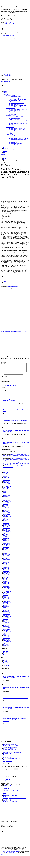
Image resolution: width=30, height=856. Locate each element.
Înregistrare (5, 660)
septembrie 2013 (7, 641)
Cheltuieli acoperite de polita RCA (7, 310)
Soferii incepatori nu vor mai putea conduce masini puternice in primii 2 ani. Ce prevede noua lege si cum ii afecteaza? (16, 442)
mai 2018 (5, 596)
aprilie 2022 (6, 538)
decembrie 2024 (6, 497)
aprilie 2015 (6, 622)
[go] (14, 38)
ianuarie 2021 (6, 555)
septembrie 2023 (7, 516)
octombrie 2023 (6, 515)
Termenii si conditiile (10, 852)
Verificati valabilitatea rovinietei (10, 751)
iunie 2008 (5, 644)
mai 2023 (5, 521)
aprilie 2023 (6, 523)
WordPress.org (6, 665)
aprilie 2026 (6, 477)
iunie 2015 (5, 620)
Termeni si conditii (7, 799)
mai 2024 (5, 506)
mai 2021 (5, 550)
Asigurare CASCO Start (8, 803)
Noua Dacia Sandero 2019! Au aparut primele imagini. (11, 352)
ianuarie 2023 (6, 526)
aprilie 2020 (6, 567)
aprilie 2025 (6, 492)
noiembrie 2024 (6, 499)
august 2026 (6, 472)
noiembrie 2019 (6, 573)
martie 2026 (6, 478)
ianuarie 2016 (6, 611)
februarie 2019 (6, 585)
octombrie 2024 (6, 500)
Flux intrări (5, 662)
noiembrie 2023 (6, 514)
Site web (2, 379)
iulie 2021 (5, 548)
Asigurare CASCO (7, 761)
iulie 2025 (5, 488)
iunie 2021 (5, 549)
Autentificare (6, 661)
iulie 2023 (5, 519)
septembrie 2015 (7, 616)
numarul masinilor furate (12, 286)
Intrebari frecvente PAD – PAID (10, 801)
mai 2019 (5, 581)
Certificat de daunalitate (8, 748)
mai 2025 (5, 491)
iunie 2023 (5, 520)
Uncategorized (6, 654)
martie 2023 (6, 524)
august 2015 (6, 617)
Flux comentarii (6, 664)
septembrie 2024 (7, 501)
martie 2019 (6, 583)
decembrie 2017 (6, 601)
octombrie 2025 (6, 485)
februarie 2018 (6, 598)
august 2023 (6, 518)
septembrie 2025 (7, 486)
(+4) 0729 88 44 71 (7, 74)
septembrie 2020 (7, 560)
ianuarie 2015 (6, 626)
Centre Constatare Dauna (8, 756)
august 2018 (6, 592)
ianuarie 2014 (6, 639)
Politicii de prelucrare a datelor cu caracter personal (12, 771)
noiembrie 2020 (6, 558)
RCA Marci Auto (7, 753)
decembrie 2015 (6, 612)
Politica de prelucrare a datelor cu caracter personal (14, 798)
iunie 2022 (5, 535)
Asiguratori (5, 651)
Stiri (17, 165)
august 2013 (6, 643)
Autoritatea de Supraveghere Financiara (12, 752)
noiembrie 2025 (6, 483)
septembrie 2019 (7, 576)
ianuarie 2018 (6, 600)
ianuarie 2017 (6, 606)
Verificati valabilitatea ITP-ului (10, 749)
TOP (2, 854)
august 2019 (6, 577)
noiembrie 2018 (6, 588)
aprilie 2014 (6, 635)
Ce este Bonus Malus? (8, 757)
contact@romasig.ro (8, 75)
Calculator (4, 154)
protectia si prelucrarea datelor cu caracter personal (15, 850)
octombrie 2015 (6, 615)
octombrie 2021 (6, 544)
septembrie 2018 (7, 591)
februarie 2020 (6, 569)
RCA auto (5, 754)
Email (2, 376)
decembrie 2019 (6, 572)
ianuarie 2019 (6, 586)
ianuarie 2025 (6, 496)
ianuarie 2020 (6, 571)
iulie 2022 (5, 534)
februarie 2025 (6, 495)
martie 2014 (6, 636)
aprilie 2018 (6, 597)
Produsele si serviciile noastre (9, 744)
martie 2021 (6, 553)
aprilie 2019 (6, 582)
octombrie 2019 (6, 574)
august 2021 (6, 547)
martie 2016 (6, 609)
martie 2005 (6, 645)
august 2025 (6, 487)
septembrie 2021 (7, 545)
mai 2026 (5, 476)
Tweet (4, 281)
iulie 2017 (5, 603)
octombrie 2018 (6, 590)
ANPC (4, 793)
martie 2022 (6, 539)
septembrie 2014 (7, 631)
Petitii (4, 796)
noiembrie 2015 (6, 614)
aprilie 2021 (6, 552)
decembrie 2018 (6, 587)
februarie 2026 (6, 480)
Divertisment (6, 652)
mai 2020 (5, 566)
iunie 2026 (5, 475)
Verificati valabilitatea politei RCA (10, 745)
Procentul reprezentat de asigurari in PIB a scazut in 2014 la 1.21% (14, 331)
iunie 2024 (5, 505)
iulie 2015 (5, 619)
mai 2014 (5, 634)
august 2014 (6, 633)
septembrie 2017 (7, 602)
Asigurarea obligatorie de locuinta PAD (12, 758)
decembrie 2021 (6, 543)
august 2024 (6, 502)
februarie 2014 (6, 638)
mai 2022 (5, 536)
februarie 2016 (6, 610)
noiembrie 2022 (6, 529)
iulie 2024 (5, 504)
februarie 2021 (6, 554)
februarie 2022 (6, 540)
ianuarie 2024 (6, 511)
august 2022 (6, 533)
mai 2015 (5, 621)
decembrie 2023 (6, 512)
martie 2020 (6, 568)
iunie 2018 (5, 595)
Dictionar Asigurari (7, 759)
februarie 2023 (6, 525)
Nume (2, 373)
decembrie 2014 (6, 627)
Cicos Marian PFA (5, 846)
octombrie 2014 (6, 630)
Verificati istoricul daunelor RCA (10, 747)
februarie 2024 (6, 510)
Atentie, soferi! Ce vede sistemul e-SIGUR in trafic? (15, 420)
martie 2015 (6, 624)
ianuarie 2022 (6, 542)
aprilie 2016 (6, 607)
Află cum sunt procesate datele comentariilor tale (14, 384)
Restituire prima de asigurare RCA (11, 795)
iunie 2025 (5, 490)
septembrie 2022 (7, 531)
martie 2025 (6, 493)
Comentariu (4, 362)
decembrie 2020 (6, 557)
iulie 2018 (5, 593)
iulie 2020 (5, 563)
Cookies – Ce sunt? (7, 800)
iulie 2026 (5, 473)
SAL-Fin (5, 794)
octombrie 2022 (6, 530)
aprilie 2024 (6, 507)
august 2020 (6, 562)
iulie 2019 (5, 578)
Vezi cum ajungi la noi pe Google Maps (9, 790)
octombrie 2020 (6, 559)
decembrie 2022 (6, 528)
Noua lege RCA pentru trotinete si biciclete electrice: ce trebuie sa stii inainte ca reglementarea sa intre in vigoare (16, 455)
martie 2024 (6, 509)
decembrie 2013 (6, 640)
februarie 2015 (6, 625)
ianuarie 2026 (6, 481)
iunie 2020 (5, 564)
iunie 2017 (5, 605)
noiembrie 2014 (6, 629)
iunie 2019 (5, 579)
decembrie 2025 (6, 482)
